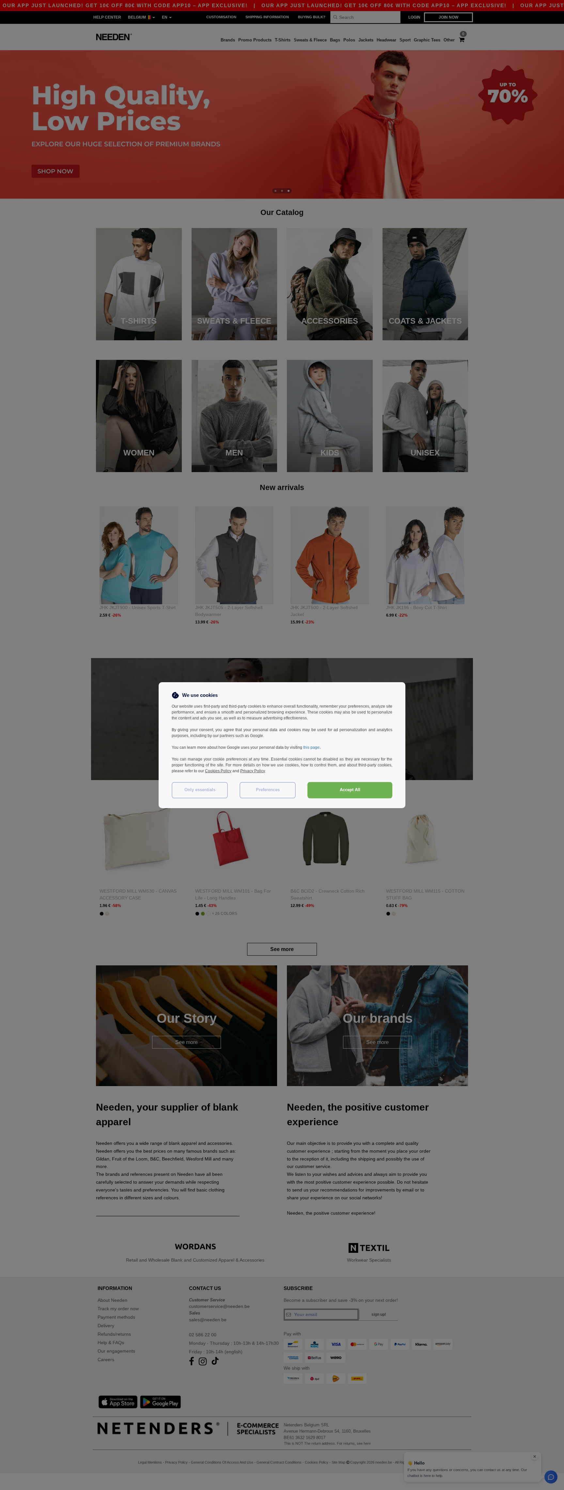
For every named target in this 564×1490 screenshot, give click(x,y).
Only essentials (199, 790)
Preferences (268, 790)
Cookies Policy (218, 771)
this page (311, 747)
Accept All (350, 790)
